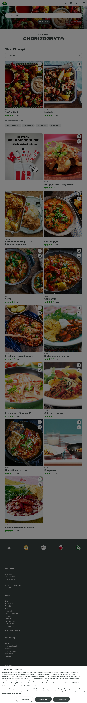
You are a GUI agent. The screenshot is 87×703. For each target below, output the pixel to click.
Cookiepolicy (75, 683)
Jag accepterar (61, 699)
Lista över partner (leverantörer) (12, 693)
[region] (43, 684)
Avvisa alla (43, 699)
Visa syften (25, 699)
